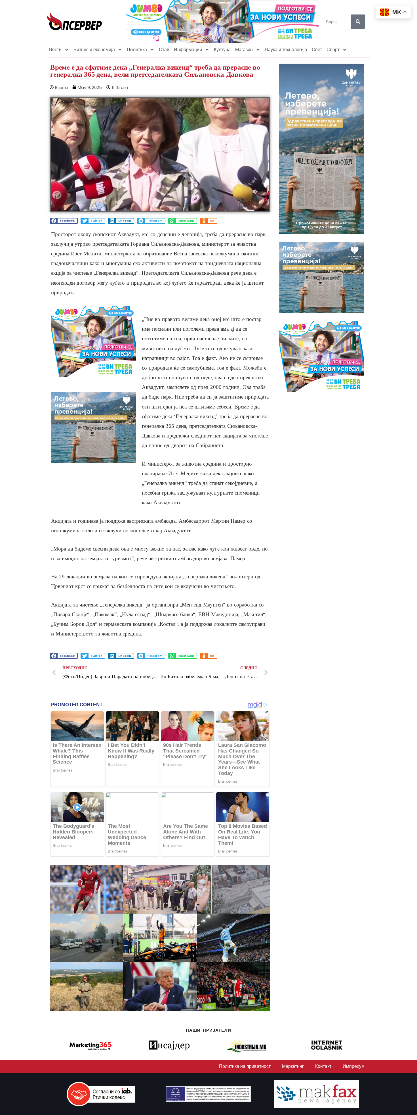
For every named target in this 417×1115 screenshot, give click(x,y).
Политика (137, 49)
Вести (55, 49)
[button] (64, 221)
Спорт (333, 49)
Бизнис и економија (94, 49)
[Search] (358, 21)
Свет (317, 49)
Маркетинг (293, 1066)
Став (164, 49)
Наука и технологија (286, 49)
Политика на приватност (245, 1066)
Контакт (323, 1066)
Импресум (354, 1066)
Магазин (244, 49)
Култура (222, 49)
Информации (188, 49)
